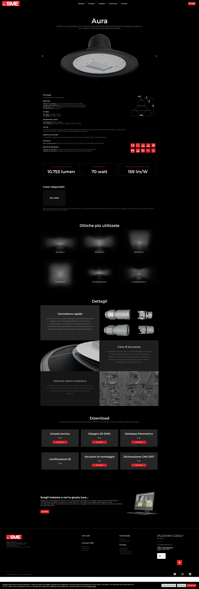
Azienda (81, 4)
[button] (42, 56)
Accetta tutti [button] (191, 585)
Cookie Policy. (91, 586)
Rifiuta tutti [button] (181, 585)
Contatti (124, 4)
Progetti (102, 4)
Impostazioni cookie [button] (169, 585)
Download (113, 4)
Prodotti (91, 4)
